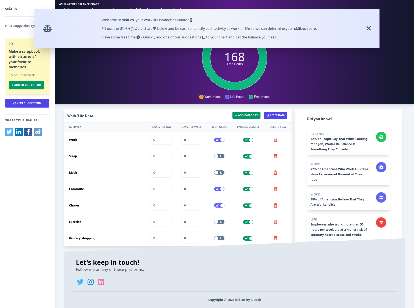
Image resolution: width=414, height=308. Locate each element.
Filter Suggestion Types (22, 26)
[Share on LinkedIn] (19, 132)
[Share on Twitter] (9, 132)
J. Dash (256, 300)
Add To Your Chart (27, 85)
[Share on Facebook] (28, 132)
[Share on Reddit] (38, 132)
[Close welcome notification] (370, 28)
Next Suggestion (28, 103)
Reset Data (277, 115)
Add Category (247, 115)
